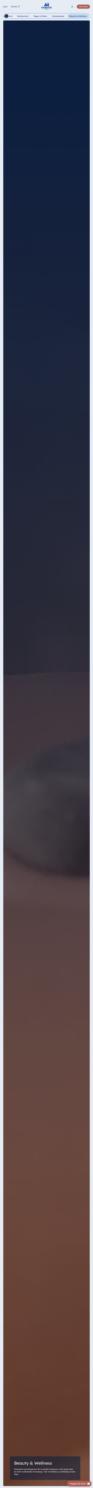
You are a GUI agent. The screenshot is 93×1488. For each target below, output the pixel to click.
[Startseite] (46, 6)
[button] (62, 1476)
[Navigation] (5, 6)
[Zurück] (6, 16)
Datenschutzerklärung (13, 1485)
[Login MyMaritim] (72, 6)
